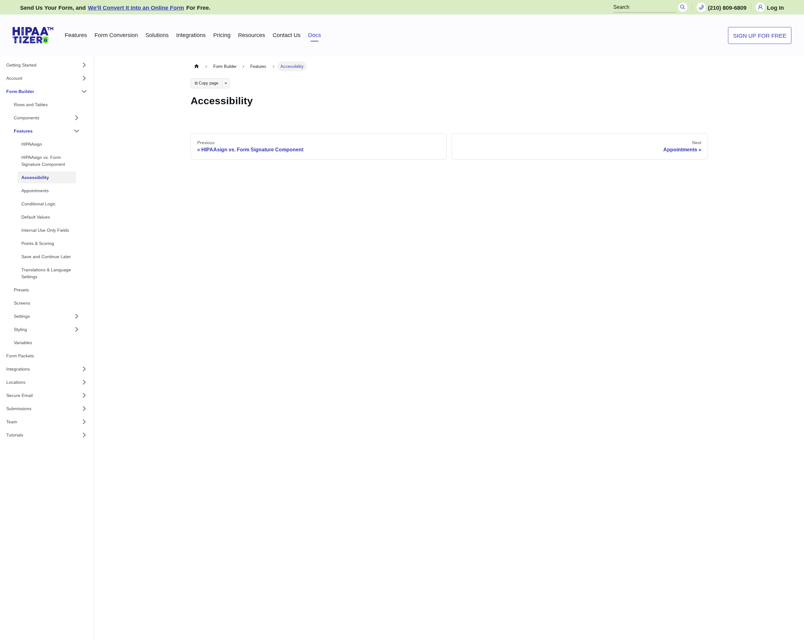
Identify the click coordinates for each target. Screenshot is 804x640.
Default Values (35, 217)
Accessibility (35, 177)
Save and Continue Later (46, 256)
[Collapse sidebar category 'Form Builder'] (84, 91)
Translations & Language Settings (46, 273)
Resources (251, 35)
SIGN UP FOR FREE (759, 36)
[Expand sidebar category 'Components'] (77, 118)
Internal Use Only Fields (45, 230)
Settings (22, 316)
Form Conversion (116, 35)
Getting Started (21, 65)
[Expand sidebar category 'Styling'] (77, 329)
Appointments (35, 190)
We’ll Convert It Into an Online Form (136, 8)
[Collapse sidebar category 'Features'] (77, 131)
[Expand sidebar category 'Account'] (84, 78)
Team (11, 421)
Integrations (191, 35)
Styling (20, 329)
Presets (21, 289)
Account (14, 78)
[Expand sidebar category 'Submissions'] (84, 409)
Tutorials (14, 434)
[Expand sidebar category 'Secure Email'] (84, 395)
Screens (22, 303)
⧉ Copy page (206, 83)
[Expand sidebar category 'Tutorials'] (84, 435)
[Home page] (197, 66)
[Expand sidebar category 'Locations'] (84, 382)
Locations (15, 382)
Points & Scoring (37, 243)
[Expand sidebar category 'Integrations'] (84, 369)
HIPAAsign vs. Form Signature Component (43, 161)
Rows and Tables (31, 104)
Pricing (222, 35)
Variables (23, 342)
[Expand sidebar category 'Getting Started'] (84, 65)
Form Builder (20, 91)
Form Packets (20, 355)
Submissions (18, 408)
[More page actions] (226, 83)
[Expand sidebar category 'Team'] (84, 422)
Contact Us (287, 35)
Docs (314, 35)
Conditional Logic (38, 203)
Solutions (157, 35)
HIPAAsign (31, 144)
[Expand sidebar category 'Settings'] (77, 316)
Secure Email (19, 395)
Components (26, 117)
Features (76, 35)
